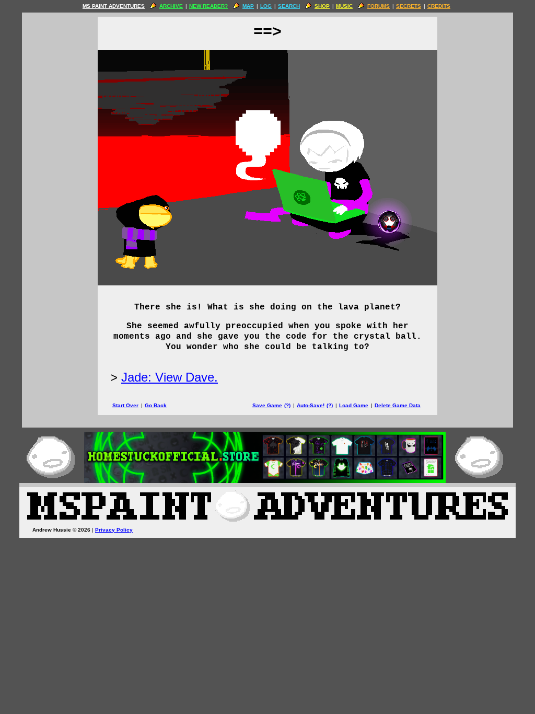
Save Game (267, 405)
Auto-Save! (310, 405)
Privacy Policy (114, 530)
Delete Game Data (398, 405)
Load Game (353, 405)
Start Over (125, 405)
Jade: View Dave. (169, 377)
